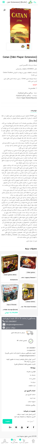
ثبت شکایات (31, 386)
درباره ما (33, 382)
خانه (33, 442)
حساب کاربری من (30, 394)
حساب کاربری (4, 442)
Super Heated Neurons (29, 98)
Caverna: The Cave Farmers (26, 307)
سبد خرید (32, 398)
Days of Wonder (11, 305)
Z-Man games (31, 272)
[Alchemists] (9, 255)
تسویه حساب (31, 402)
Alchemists (14, 280)
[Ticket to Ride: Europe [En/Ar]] (9, 284)
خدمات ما (32, 375)
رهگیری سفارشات (30, 405)
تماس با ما (32, 379)
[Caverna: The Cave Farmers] (28, 284)
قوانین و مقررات (30, 372)
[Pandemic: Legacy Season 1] (28, 255)
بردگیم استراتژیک (23, 93)
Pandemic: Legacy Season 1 (26, 278)
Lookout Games (30, 302)
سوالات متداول (10, 328)
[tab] (33, 111)
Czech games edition (10, 275)
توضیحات (34, 111)
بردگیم (31, 93)
